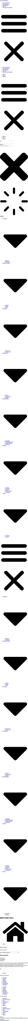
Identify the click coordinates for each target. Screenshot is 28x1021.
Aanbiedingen (5, 5)
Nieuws (4, 74)
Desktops (7, 260)
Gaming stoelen (8, 491)
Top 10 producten (6, 2)
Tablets (6, 306)
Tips (3, 75)
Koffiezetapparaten (9, 442)
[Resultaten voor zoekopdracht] (14, 201)
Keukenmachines (8, 443)
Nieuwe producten (6, 999)
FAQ (4, 1004)
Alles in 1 (5, 6)
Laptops (7, 305)
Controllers (7, 488)
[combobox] (6, 145)
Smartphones (5, 983)
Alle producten (6, 3)
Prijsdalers (5, 998)
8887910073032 (3, 947)
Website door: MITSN (4, 1020)
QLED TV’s (7, 351)
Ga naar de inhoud (4, 0)
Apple (6, 307)
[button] (14, 37)
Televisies (5, 981)
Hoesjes (6, 395)
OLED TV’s (7, 350)
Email (1, 958)
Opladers (7, 397)
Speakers (7, 536)
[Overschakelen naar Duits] (4, 973)
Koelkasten (7, 444)
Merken (4, 76)
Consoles (7, 487)
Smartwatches (8, 396)
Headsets (7, 489)
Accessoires (7, 492)
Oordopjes (7, 535)
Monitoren (7, 261)
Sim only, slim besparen (7, 7)
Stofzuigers (7, 440)
